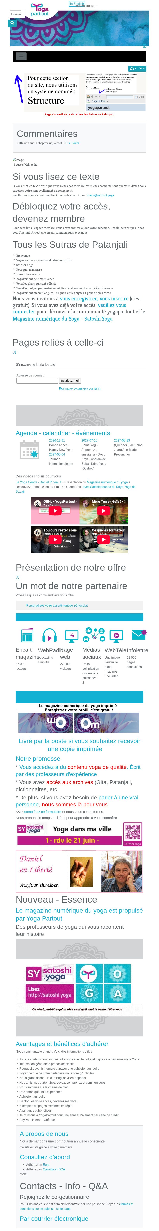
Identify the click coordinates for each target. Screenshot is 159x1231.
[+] (14, 352)
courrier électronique (59, 1218)
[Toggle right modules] (144, 46)
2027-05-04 (57, 454)
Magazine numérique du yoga (107, 482)
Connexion (84, 6)
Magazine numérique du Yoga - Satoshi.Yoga (63, 318)
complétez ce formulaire (42, 812)
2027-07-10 (89, 440)
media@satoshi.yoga (100, 195)
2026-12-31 (57, 440)
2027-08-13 (122, 440)
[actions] (142, 69)
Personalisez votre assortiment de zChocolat (57, 605)
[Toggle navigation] (21, 56)
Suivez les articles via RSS (81, 389)
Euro (46, 1164)
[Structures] (133, 69)
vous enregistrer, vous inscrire (94, 298)
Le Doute (73, 143)
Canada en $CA (54, 1169)
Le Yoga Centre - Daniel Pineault (38, 482)
